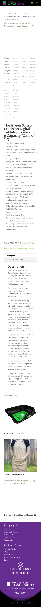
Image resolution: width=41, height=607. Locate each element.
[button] (36, 3)
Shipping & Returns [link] (11, 532)
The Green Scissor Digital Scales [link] (22, 249)
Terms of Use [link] (9, 534)
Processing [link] (19, 14)
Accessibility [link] (8, 540)
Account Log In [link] (9, 555)
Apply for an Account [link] (12, 557)
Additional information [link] (14, 259)
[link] (13, 3)
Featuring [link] (13, 246)
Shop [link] (12, 14)
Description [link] (10, 255)
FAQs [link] (6, 552)
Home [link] (6, 14)
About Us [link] (7, 529)
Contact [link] (7, 560)
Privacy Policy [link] (9, 537)
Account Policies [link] (10, 549)
